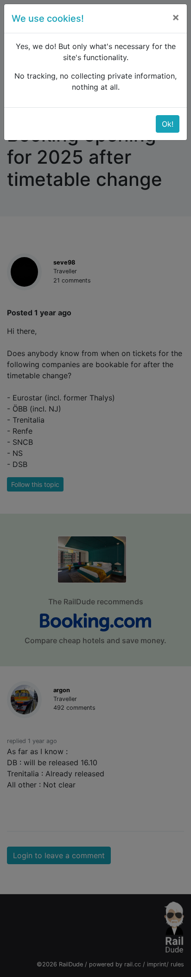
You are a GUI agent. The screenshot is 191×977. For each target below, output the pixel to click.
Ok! (167, 124)
